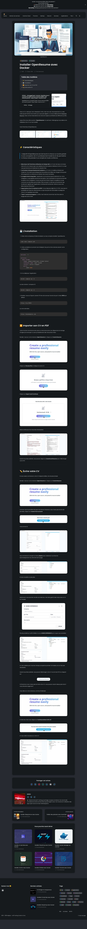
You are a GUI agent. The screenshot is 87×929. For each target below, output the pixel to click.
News (69, 902)
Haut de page (82, 915)
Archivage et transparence (44, 890)
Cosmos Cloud (26, 16)
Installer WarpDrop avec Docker (43, 845)
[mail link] (2, 890)
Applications (64, 16)
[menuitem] (5, 16)
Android (68, 890)
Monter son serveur (14, 16)
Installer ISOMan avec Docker (43, 867)
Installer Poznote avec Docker (63, 867)
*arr (62, 890)
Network (63, 902)
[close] (85, 5)
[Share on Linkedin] (46, 784)
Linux (77, 899)
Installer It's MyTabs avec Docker (46, 897)
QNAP (62, 905)
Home (5, 16)
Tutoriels (32, 60)
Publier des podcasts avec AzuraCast (57, 814)
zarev (22, 71)
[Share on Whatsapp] (43, 784)
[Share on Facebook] (31, 784)
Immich (77, 896)
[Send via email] (50, 784)
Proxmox (35, 16)
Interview (63, 899)
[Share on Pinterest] (39, 784)
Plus (72, 16)
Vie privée (76, 905)
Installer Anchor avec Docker (22, 867)
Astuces (63, 893)
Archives (65, 911)
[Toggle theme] (80, 16)
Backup (42, 16)
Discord (49, 16)
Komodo (71, 899)
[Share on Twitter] (35, 784)
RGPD (70, 911)
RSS (60, 911)
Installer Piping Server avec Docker (29, 814)
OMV (75, 902)
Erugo (71, 896)
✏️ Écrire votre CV (28, 87)
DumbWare (64, 896)
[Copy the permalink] (54, 784)
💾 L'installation (27, 83)
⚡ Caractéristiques (28, 80)
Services (56, 16)
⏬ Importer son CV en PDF (30, 85)
